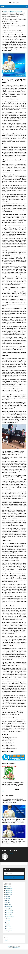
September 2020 (9, 916)
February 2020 (8, 929)
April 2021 (7, 902)
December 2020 (9, 910)
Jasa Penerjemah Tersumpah (15, 11)
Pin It (3, 791)
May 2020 (7, 922)
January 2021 (8, 908)
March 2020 (8, 926)
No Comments (19, 32)
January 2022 (8, 892)
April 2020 (7, 924)
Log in (6, 940)
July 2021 (7, 896)
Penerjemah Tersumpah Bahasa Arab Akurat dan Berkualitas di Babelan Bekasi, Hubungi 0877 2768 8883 (14, 800)
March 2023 (8, 886)
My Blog (14, 2)
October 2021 (8, 894)
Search (13, 877)
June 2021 (7, 898)
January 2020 (8, 931)
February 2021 (8, 906)
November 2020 (9, 912)
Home (5, 11)
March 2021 (8, 904)
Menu (2, 6)
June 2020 (7, 920)
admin (4, 30)
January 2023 (8, 890)
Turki (10, 648)
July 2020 (7, 918)
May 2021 (7, 900)
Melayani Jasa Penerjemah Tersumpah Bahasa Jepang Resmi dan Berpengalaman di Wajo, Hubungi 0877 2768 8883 (14, 841)
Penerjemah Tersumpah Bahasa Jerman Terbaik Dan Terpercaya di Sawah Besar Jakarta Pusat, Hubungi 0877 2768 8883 (13, 821)
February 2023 (8, 888)
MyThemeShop (16, 947)
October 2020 (8, 914)
